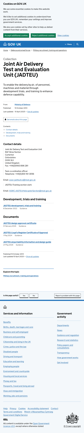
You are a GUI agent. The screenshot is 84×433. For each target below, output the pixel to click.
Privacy (13, 408)
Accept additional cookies (16, 35)
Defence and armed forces (20, 50)
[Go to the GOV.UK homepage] (12, 44)
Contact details (12, 130)
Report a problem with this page (68, 296)
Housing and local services (15, 376)
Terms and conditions (12, 412)
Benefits (7, 322)
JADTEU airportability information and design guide (27, 242)
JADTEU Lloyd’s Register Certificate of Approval (25, 232)
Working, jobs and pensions (15, 396)
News (59, 330)
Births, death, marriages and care (18, 327)
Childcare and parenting (14, 337)
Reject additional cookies (43, 35)
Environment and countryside (16, 371)
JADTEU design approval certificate (19, 223)
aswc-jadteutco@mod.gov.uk (22, 180)
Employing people (11, 366)
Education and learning (13, 361)
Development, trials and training (18, 133)
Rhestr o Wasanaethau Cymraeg (38, 412)
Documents (10, 136)
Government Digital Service (15, 415)
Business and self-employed (15, 332)
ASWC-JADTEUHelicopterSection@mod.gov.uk (30, 191)
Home (5, 50)
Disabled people (10, 351)
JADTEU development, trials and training (22, 205)
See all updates (33, 112)
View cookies (63, 35)
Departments (63, 325)
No (35, 296)
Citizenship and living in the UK (17, 342)
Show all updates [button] (32, 256)
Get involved (62, 362)
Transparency (63, 352)
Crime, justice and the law (14, 346)
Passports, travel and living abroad (18, 386)
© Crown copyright (72, 426)
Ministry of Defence (22, 105)
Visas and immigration (13, 391)
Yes (25, 296)
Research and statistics (67, 340)
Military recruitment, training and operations (50, 50)
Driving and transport (12, 356)
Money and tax (9, 381)
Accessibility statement (38, 408)
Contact (54, 408)
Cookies (22, 408)
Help (5, 408)
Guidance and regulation (68, 335)
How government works (67, 357)
